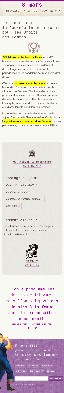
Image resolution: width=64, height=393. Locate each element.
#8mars (10, 185)
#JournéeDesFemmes (17, 192)
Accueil (20, 366)
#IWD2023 (11, 206)
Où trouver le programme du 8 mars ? (32, 163)
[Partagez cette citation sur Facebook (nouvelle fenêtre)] (28, 328)
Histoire (12, 10)
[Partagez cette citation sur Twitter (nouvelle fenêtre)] (36, 328)
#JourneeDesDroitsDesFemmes (23, 199)
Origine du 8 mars (32, 262)
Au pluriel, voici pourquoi (15, 234)
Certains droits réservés (41, 385)
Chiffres (30, 10)
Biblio (50, 371)
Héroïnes (47, 366)
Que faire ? (51, 10)
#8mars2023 (27, 185)
